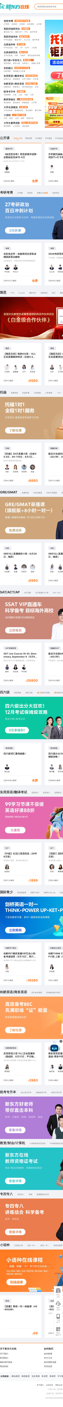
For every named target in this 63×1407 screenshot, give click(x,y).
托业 (36, 87)
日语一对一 (31, 1245)
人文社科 (16, 126)
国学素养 (7, 126)
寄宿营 (30, 193)
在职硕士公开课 (19, 71)
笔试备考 (7, 102)
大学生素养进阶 (12, 122)
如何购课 (48, 1353)
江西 (14, 95)
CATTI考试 (26, 79)
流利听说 (57, 792)
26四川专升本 (56, 1092)
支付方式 (48, 1358)
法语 (17, 118)
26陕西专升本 (41, 1092)
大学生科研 (8, 110)
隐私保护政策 (6, 1362)
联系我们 (4, 1358)
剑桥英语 (7, 87)
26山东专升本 (26, 1092)
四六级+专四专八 (13, 60)
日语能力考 (18, 1245)
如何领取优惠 (50, 1362)
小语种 (7, 115)
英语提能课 (21, 892)
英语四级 (7, 63)
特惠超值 (25, 102)
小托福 (34, 47)
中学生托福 (8, 47)
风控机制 (4, 1366)
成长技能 (25, 126)
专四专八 (25, 63)
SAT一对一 (57, 593)
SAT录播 (27, 593)
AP (21, 47)
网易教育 (26, 1376)
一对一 (59, 393)
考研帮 (52, 1376)
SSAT (27, 47)
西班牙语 (30, 118)
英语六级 (16, 63)
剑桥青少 (16, 87)
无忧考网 (36, 1376)
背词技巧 (35, 792)
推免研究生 (19, 110)
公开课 (38, 24)
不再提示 (49, 1065)
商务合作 (58, 1385)
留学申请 (33, 32)
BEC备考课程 (37, 992)
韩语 (11, 118)
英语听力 (46, 792)
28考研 (14, 24)
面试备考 (16, 102)
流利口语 (7, 79)
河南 (26, 95)
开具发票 (48, 1366)
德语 (22, 118)
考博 (30, 1194)
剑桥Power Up (49, 892)
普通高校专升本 (43, 1194)
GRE (16, 55)
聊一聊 (37, 1065)
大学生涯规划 (11, 107)
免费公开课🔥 (42, 193)
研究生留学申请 (34, 55)
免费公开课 (35, 63)
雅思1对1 (18, 32)
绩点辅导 (29, 110)
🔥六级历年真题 (43, 693)
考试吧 (44, 1376)
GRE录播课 (37, 493)
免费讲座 (14, 393)
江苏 (32, 95)
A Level (27, 40)
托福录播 (25, 393)
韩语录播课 (58, 1245)
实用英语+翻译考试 (14, 75)
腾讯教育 (16, 1376)
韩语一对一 (44, 1245)
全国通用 (7, 95)
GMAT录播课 (51, 493)
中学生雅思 (8, 40)
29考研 (22, 24)
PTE (26, 32)
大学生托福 (8, 55)
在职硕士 (8, 68)
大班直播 (37, 393)
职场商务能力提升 (53, 992)
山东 (20, 95)
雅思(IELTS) (8, 32)
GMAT (22, 55)
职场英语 (16, 79)
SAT (16, 47)
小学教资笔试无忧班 (37, 1143)
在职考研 (30, 24)
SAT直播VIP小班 (41, 593)
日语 (5, 118)
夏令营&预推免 (41, 110)
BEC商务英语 (27, 87)
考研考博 (8, 20)
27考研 (6, 24)
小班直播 (48, 393)
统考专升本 (9, 91)
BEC (54, 293)
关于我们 (4, 1353)
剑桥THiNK (34, 892)
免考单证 (55, 193)
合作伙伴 (49, 1385)
